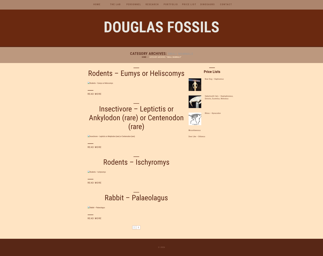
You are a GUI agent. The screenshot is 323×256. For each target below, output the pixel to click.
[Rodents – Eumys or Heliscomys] (136, 83)
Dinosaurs (207, 4)
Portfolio (171, 4)
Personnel (133, 4)
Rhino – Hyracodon (213, 113)
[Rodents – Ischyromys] (136, 172)
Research (152, 4)
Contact (226, 4)
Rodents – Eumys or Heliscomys (136, 73)
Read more (95, 94)
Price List (189, 4)
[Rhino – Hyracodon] (195, 119)
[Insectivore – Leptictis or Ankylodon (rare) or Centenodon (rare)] (136, 136)
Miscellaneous (195, 130)
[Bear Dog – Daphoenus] (195, 84)
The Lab (115, 4)
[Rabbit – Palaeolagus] (136, 207)
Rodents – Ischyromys (136, 162)
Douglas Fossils (161, 27)
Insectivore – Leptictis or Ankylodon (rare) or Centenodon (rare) (136, 117)
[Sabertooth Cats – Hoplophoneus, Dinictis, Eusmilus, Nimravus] (195, 101)
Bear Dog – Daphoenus (214, 79)
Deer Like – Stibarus (197, 136)
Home (97, 4)
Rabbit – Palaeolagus (136, 197)
